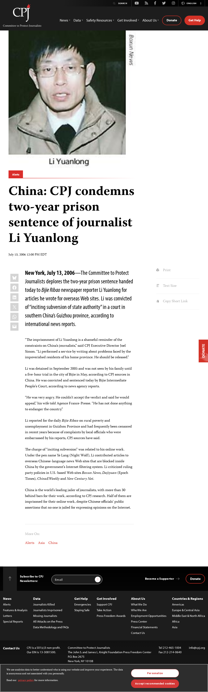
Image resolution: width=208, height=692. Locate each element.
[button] (201, 3)
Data (36, 598)
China (52, 543)
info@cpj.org (197, 648)
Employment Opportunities (148, 616)
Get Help (194, 20)
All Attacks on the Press (48, 621)
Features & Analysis (15, 610)
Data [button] (77, 20)
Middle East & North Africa (188, 616)
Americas (178, 604)
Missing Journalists (45, 616)
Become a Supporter (159, 578)
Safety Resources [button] (99, 20)
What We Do (139, 604)
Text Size (169, 286)
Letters (7, 616)
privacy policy (26, 680)
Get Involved (106, 598)
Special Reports (13, 621)
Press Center (139, 621)
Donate (172, 20)
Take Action (104, 610)
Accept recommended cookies (155, 683)
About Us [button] (149, 20)
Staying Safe (82, 610)
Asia (41, 543)
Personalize (155, 673)
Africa (175, 621)
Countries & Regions (187, 598)
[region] (104, 678)
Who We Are (139, 610)
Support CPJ (104, 604)
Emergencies (82, 604)
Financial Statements (144, 627)
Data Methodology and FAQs (51, 627)
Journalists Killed (44, 604)
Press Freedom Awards (111, 616)
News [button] (64, 20)
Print (166, 270)
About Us (138, 598)
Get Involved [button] (127, 20)
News (7, 598)
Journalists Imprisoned (47, 610)
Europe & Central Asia (185, 610)
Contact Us (138, 633)
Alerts (15, 174)
